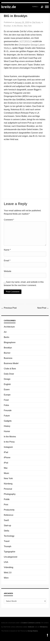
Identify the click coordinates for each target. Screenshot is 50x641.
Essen (7, 389)
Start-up (7, 525)
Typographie (9, 552)
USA (6, 562)
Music (6, 473)
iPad (6, 452)
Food (6, 400)
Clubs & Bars (10, 369)
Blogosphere (10, 342)
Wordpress (44, 627)
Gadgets (8, 421)
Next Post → (43, 308)
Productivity (9, 510)
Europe (7, 395)
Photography (10, 494)
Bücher (7, 353)
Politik (6, 499)
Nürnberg (8, 484)
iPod (6, 463)
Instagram (8, 447)
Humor (7, 431)
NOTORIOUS (25, 41)
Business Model (11, 363)
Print (6, 504)
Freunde (8, 410)
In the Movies (17, 26)
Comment (9, 220)
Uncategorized (10, 557)
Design (7, 379)
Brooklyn (7, 26)
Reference (8, 515)
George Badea (33, 631)
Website (7, 271)
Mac (6, 468)
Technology (9, 536)
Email (7, 260)
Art (5, 332)
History (7, 426)
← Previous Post (9, 308)
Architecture (9, 327)
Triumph (7, 546)
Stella (6, 531)
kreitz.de (8, 7)
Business (8, 358)
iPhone (7, 457)
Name (7, 250)
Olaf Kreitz (36, 22)
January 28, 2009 (22, 22)
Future (7, 416)
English (7, 384)
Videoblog (8, 567)
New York (28, 26)
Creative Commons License (31, 623)
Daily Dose (9, 374)
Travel (6, 541)
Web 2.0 (7, 572)
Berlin (6, 337)
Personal (8, 489)
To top (47, 635)
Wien (6, 578)
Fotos (6, 405)
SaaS (6, 520)
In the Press (9, 442)
